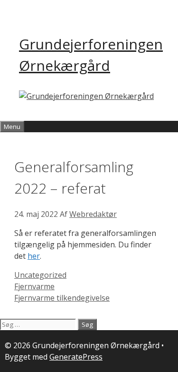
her (34, 256)
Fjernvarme (34, 286)
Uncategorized (40, 275)
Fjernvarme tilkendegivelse (62, 298)
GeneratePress (76, 357)
